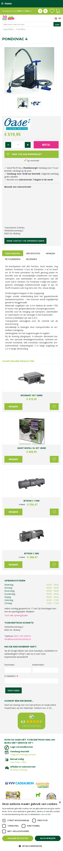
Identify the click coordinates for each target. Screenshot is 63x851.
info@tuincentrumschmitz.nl (17, 639)
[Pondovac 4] (29, 71)
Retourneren (12, 259)
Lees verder (46, 814)
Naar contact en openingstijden (25, 240)
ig (45, 11)
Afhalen (50, 253)
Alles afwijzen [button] (48, 838)
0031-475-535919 (22, 636)
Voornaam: (9, 664)
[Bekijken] (58, 10)
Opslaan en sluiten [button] (17, 838)
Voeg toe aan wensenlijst (54, 406)
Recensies (31, 259)
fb (40, 11)
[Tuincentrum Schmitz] (8, 17)
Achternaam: (38, 664)
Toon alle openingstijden (16, 615)
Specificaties (33, 253)
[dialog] (31, 825)
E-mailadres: (11, 676)
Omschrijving (12, 253)
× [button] (60, 802)
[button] (31, 846)
